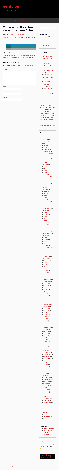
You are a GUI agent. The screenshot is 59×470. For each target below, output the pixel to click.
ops (44, 121)
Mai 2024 (45, 191)
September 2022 (47, 233)
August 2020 (46, 285)
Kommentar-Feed (47, 416)
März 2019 (45, 321)
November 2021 (47, 254)
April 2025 (45, 168)
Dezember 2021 (47, 252)
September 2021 (47, 258)
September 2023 (47, 208)
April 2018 (45, 344)
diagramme (42, 111)
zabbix (44, 126)
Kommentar (6, 69)
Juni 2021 (45, 264)
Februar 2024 (46, 197)
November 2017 (47, 354)
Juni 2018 (45, 339)
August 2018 (46, 335)
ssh (45, 123)
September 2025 (47, 158)
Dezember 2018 (47, 327)
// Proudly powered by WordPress (11, 467)
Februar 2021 (46, 273)
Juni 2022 (45, 239)
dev (46, 109)
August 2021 (46, 260)
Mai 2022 (45, 241)
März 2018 (45, 346)
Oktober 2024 (46, 181)
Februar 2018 (46, 348)
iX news (18, 37)
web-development (46, 125)
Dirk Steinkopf (20, 34)
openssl (52, 119)
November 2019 (47, 304)
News (12, 21)
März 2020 (45, 296)
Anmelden (45, 412)
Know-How (6, 21)
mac (44, 117)
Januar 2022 (46, 250)
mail (52, 117)
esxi (50, 113)
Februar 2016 (46, 398)
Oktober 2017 (46, 356)
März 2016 (45, 396)
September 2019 (47, 308)
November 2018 (47, 329)
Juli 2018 (45, 337)
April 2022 (45, 243)
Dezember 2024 (47, 176)
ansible (41, 105)
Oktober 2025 (46, 156)
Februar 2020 (46, 298)
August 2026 (46, 135)
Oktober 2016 (46, 381)
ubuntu (41, 125)
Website (5, 97)
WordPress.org (46, 418)
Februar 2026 (46, 147)
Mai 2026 (45, 141)
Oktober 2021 (46, 256)
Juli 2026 (45, 137)
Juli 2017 (45, 362)
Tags (32, 21)
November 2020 (47, 279)
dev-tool (49, 109)
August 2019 (46, 310)
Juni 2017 (45, 364)
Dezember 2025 (47, 151)
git (52, 113)
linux (41, 117)
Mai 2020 (45, 291)
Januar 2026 (46, 149)
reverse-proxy (51, 121)
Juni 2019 (45, 314)
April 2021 (45, 268)
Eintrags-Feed (46, 414)
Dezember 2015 (47, 402)
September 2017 (47, 358)
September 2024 (47, 183)
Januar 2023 (46, 224)
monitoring (46, 119)
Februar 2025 (46, 172)
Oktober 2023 (46, 206)
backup (49, 105)
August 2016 (46, 385)
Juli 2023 (45, 212)
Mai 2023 (45, 216)
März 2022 (45, 245)
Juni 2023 (45, 214)
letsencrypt (53, 115)
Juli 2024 (45, 187)
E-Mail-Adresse (6, 92)
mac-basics (49, 117)
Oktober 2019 (46, 306)
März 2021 (45, 270)
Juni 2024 (45, 189)
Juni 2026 (45, 139)
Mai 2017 (45, 367)
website (50, 125)
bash (51, 105)
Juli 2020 (45, 287)
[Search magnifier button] (54, 28)
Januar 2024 (46, 199)
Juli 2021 (45, 262)
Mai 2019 (45, 316)
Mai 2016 (45, 392)
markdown (41, 119)
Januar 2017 (46, 375)
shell (44, 123)
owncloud (47, 121)
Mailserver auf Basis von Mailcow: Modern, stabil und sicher (48, 76)
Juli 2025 (45, 162)
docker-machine (46, 113)
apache (43, 105)
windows (53, 125)
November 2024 (47, 179)
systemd (49, 123)
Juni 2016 (45, 390)
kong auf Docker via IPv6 (49, 88)
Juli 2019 (45, 312)
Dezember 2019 (47, 302)
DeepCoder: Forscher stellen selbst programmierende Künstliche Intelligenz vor (28, 57)
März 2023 (45, 220)
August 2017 (46, 360)
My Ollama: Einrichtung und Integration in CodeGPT (48, 56)
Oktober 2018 (46, 331)
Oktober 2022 (46, 231)
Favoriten (17, 21)
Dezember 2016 (47, 377)
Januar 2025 (46, 174)
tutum (51, 123)
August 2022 (46, 235)
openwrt (41, 121)
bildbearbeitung (42, 107)
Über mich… (38, 21)
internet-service (44, 115)
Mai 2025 (45, 166)
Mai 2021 (45, 266)
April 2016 (45, 394)
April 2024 (45, 193)
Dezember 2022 (47, 227)
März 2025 (45, 170)
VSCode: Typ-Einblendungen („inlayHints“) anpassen (49, 63)
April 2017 (45, 369)
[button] (8, 45)
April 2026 (45, 143)
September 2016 (47, 383)
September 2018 (47, 333)
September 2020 (47, 283)
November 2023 (47, 204)
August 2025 (46, 160)
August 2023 (46, 210)
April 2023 (45, 218)
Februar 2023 (46, 222)
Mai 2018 (45, 341)
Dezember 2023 (47, 201)
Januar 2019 (46, 325)
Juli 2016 (45, 387)
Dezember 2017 (47, 352)
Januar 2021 (46, 275)
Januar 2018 (46, 350)
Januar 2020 (46, 300)
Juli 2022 (45, 237)
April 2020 (45, 293)
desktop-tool (42, 109)
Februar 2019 (46, 323)
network (49, 119)
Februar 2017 (46, 373)
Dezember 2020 (47, 277)
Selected (45, 45)
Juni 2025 (45, 164)
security (42, 123)
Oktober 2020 (46, 281)
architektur (46, 105)
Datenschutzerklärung (48, 428)
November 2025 (47, 153)
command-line (50, 107)
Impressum (46, 434)
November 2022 (47, 229)
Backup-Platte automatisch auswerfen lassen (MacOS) (48, 83)
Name (4, 86)
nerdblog (11, 6)
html (53, 113)
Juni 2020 (45, 289)
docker (46, 111)
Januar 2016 (46, 400)
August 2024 (46, 185)
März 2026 (45, 145)
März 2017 (45, 371)
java (50, 115)
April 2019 (45, 318)
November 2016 (47, 379)
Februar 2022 (46, 247)
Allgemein (45, 36)
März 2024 (45, 195)
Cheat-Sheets (25, 21)
